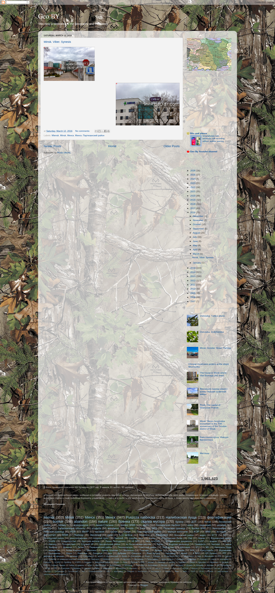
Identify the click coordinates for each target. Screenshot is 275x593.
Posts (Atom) (64, 152)
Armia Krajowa (73, 550)
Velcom (158, 568)
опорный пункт (101, 538)
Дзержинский (112, 556)
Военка (124, 521)
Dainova (47, 562)
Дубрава (121, 553)
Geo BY (49, 15)
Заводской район (102, 562)
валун (113, 531)
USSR (117, 559)
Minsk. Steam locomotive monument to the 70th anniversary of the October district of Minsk (213, 425)
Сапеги (228, 556)
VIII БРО (227, 541)
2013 (193, 276)
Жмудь (168, 571)
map (199, 556)
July (195, 237)
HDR (73, 531)
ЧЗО (108, 571)
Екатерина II (156, 571)
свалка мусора (153, 521)
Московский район (184, 535)
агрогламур (118, 571)
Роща (147, 556)
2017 (193, 208)
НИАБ (226, 568)
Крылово (202, 562)
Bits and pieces (198, 133)
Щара (69, 553)
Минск (78, 135)
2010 (193, 289)
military (62, 525)
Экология (95, 534)
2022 (193, 187)
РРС (55, 568)
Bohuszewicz (115, 565)
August (197, 233)
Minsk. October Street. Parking (215, 348)
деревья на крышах (54, 556)
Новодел (204, 559)
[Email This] (96, 131)
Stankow (53, 547)
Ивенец (52, 544)
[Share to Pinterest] (108, 131)
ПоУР (193, 571)
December (198, 216)
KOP (196, 531)
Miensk (55, 135)
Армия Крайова (110, 550)
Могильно (129, 550)
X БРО (196, 553)
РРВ (143, 562)
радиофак (107, 568)
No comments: (83, 131)
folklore (166, 568)
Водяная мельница (179, 544)
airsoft (100, 556)
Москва (210, 565)
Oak (190, 538)
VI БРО (78, 562)
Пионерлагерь (125, 547)
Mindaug (128, 565)
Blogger (144, 585)
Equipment (162, 534)
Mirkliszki (107, 559)
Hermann (95, 559)
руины (152, 538)
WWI (208, 531)
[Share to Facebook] (105, 131)
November (198, 220)
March (196, 254)
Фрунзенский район (221, 538)
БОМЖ (185, 568)
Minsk (63, 135)
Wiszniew (91, 550)
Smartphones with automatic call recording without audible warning (213, 138)
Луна (125, 562)
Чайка (71, 565)
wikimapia (185, 547)
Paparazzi (140, 565)
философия (100, 565)
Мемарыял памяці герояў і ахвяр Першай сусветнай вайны (214, 391)
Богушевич (153, 565)
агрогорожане (222, 571)
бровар (158, 550)
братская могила (90, 541)
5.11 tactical (126, 534)
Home (112, 146)
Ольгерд (47, 571)
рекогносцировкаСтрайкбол (55, 574)
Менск (70, 135)
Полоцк (134, 562)
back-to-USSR (152, 541)
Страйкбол (51, 559)
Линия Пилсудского (115, 541)
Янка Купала (153, 553)
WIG (192, 550)
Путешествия (69, 544)
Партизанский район (93, 135)
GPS (154, 528)
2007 (193, 301)
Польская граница (174, 528)
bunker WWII (128, 525)
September (199, 229)
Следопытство (68, 541)
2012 (193, 280)
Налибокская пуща (181, 517)
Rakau (160, 544)
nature (103, 521)
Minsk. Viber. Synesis (57, 41)
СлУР (201, 541)
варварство (54, 550)
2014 (193, 272)
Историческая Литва (171, 538)
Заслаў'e (127, 559)
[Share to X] (102, 131)
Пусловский (73, 571)
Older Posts (172, 146)
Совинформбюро (95, 571)
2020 (193, 196)
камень (81, 565)
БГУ (198, 547)
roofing (172, 562)
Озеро (127, 531)
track (142, 528)
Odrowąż (161, 562)
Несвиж (225, 562)
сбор (90, 565)
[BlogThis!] (99, 131)
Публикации (59, 571)
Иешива (199, 565)
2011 (193, 285)
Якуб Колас (168, 547)
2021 (193, 191)
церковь (221, 525)
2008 (193, 297)
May (195, 245)
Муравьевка (225, 550)
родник (213, 541)
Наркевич (214, 562)
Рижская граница (54, 531)
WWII (65, 534)
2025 (193, 175)
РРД (45, 565)
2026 (193, 170)
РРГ (224, 553)
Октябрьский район (54, 538)
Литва (81, 547)
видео (203, 535)
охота (213, 559)
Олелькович (136, 556)
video (190, 525)
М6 (207, 547)
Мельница (139, 559)
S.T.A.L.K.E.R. (146, 568)
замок (228, 544)
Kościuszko (142, 571)
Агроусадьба (206, 550)
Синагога (136, 553)
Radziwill (118, 538)
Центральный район (109, 544)
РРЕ (219, 556)
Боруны (87, 562)
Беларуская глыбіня (168, 525)
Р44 (83, 571)
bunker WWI (199, 528)
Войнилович (206, 568)
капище (74, 556)
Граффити (200, 544)
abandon (80, 521)
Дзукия (189, 565)
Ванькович (209, 556)
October (197, 224)
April (195, 249)
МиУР (85, 531)
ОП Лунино (211, 553)
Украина (77, 568)
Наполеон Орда (223, 547)
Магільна (204, 453)
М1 (224, 535)
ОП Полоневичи (224, 565)
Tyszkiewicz (189, 556)
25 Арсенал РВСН (172, 556)
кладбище (191, 559)
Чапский (215, 544)
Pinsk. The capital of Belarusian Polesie (210, 406)
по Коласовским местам (138, 544)
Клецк (192, 562)
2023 (193, 183)
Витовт (164, 565)
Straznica (144, 534)
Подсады (144, 550)
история (221, 531)
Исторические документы (179, 541)
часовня (99, 531)
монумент (113, 528)
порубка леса (136, 538)
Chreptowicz (88, 556)
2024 (193, 179)
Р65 (48, 568)
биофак (180, 559)
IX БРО (57, 562)
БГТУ (214, 535)
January (197, 263)
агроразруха (81, 525)
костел (47, 528)
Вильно (195, 568)
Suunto (130, 528)
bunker (58, 521)
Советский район (147, 547)
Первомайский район (100, 547)
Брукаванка (54, 553)
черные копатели (177, 531)
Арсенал (176, 568)
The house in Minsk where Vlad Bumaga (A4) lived (213, 374)
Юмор (97, 568)
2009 (193, 293)
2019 (193, 200)
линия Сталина (104, 525)
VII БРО (135, 541)
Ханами (156, 556)
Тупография (152, 559)
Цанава (87, 568)
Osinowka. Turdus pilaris (212, 316)
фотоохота (121, 568)
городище (170, 553)
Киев (185, 571)
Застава (217, 568)
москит (151, 562)
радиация (205, 525)
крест (146, 525)
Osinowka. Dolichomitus (212, 332)
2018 (193, 204)
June (195, 241)
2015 (193, 268)
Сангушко (65, 568)
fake (110, 553)
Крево (124, 556)
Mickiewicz (133, 568)
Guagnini (130, 571)
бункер (179, 521)
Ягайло (210, 571)
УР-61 (201, 571)
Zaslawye (97, 553)
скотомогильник (176, 550)
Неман (201, 538)
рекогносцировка (78, 538)
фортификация (219, 517)
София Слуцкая (58, 565)
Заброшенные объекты (71, 528)
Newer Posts (52, 146)
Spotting (67, 562)
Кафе (177, 571)
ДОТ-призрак (177, 565)
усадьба (96, 528)
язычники (224, 559)
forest (207, 521)
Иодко (116, 562)
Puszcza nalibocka (140, 517)
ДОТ (194, 521)
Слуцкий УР (87, 544)
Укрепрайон (219, 528)
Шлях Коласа (167, 559)
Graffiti (52, 541)
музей (184, 553)
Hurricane (82, 553)
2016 (193, 212)
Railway (79, 534)
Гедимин (182, 562)
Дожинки (67, 547)
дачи (110, 534)
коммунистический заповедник (74, 559)
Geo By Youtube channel (203, 151)
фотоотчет (50, 534)
